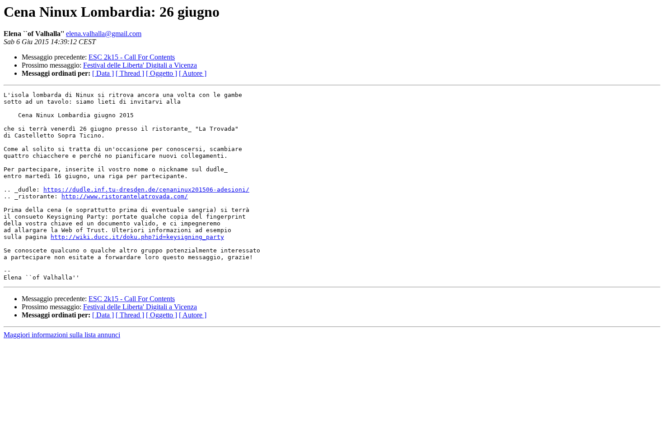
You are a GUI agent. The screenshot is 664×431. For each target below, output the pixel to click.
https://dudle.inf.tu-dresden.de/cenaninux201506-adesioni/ (146, 189)
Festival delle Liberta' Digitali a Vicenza (140, 65)
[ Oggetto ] (161, 73)
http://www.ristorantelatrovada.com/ (124, 196)
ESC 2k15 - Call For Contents (132, 57)
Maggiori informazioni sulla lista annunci (62, 335)
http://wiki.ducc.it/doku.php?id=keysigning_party (137, 237)
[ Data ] (103, 73)
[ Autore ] (192, 73)
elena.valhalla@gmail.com (103, 33)
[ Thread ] (130, 73)
